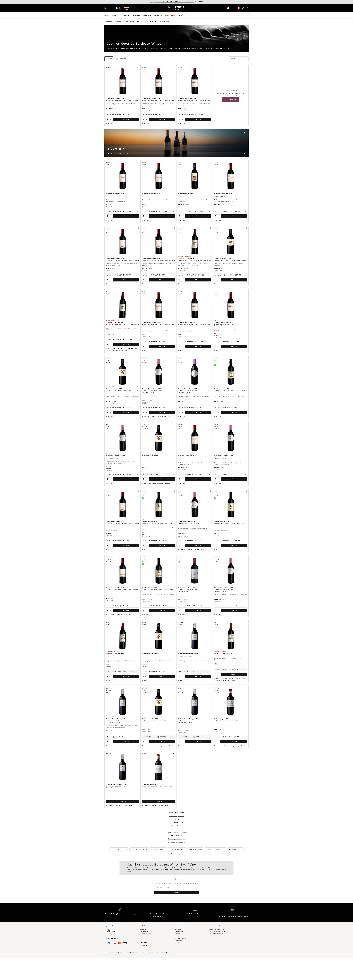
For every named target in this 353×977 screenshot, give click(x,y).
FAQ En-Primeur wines (216, 933)
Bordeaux (108, 100)
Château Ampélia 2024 (222, 719)
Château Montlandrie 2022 (187, 322)
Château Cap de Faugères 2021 (116, 719)
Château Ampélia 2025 (149, 784)
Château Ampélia (240, 720)
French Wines (129, 22)
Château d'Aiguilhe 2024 (150, 719)
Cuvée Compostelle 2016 (186, 588)
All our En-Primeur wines (217, 929)
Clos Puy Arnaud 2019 (221, 521)
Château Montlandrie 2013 (151, 193)
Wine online (108, 22)
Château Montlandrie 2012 (115, 98)
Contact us (178, 929)
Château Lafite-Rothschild (176, 829)
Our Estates (109, 952)
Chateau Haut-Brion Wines (176, 822)
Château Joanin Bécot (148, 392)
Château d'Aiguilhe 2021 (114, 389)
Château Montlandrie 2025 (115, 588)
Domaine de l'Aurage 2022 (187, 258)
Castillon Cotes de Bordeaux (119, 100)
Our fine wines (118, 22)
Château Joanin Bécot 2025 (151, 389)
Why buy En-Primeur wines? (218, 931)
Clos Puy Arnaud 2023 (149, 588)
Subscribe (176, 892)
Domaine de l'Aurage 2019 (223, 653)
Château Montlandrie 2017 (115, 193)
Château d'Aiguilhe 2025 (150, 455)
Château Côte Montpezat (185, 591)
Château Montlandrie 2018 (223, 193)
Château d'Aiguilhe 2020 (222, 258)
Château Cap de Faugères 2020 (188, 653)
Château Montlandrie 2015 (151, 258)
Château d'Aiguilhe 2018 (186, 193)
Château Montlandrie (133, 100)
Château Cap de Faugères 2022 (188, 719)
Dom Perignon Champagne (176, 839)
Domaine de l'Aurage (205, 260)
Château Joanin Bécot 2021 (223, 588)
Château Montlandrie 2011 (187, 98)
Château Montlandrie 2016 (115, 258)
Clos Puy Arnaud (240, 390)
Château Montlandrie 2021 (223, 322)
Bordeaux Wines (141, 22)
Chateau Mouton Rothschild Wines (176, 832)
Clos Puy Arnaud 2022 (221, 389)
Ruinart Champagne (177, 835)
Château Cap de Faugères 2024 (116, 784)
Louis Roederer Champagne (176, 842)
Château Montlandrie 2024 (115, 521)
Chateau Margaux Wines (176, 816)
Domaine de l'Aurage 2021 (115, 322)
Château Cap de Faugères (185, 656)
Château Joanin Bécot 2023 (223, 455)
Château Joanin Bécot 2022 (115, 455)
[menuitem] (106, 15)
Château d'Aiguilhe (205, 195)
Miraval (176, 819)
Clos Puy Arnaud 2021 (149, 521)
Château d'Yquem (176, 826)
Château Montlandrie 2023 (187, 455)
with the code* (172, 2)
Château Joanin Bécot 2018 (187, 389)
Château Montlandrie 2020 (151, 322)
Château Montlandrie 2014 (151, 98)
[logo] (177, 8)
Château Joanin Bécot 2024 (187, 521)
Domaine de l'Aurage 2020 (115, 653)
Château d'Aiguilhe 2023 (150, 653)
